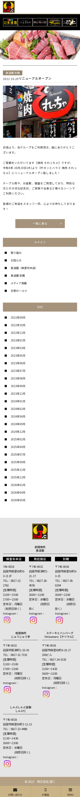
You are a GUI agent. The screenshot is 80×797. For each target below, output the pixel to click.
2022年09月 (18, 317)
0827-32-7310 (19, 655)
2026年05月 (18, 500)
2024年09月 (18, 424)
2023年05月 (18, 355)
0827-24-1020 (58, 659)
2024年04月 (18, 416)
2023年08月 (18, 378)
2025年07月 (18, 454)
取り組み (16, 253)
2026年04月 (18, 492)
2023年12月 (18, 393)
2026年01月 (18, 485)
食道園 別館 (18, 275)
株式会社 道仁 (46, 781)
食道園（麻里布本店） (24, 268)
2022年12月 (18, 333)
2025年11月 (18, 470)
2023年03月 (18, 348)
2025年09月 (18, 462)
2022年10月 (18, 325)
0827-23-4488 (19, 729)
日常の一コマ (19, 291)
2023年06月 (18, 363)
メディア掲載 (19, 283)
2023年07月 (18, 371)
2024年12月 (18, 432)
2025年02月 (18, 439)
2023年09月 (18, 386)
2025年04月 (18, 447)
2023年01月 (18, 340)
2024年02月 (18, 409)
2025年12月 (18, 477)
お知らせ (16, 260)
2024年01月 (18, 401)
